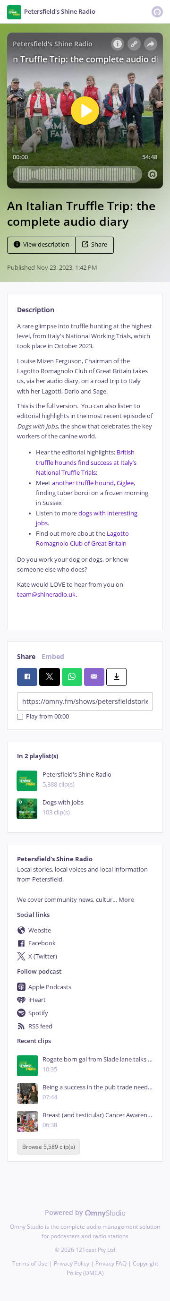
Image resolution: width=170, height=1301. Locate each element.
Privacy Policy (71, 1263)
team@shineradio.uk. (47, 595)
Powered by (65, 1212)
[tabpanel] (85, 468)
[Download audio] (116, 677)
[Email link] (94, 677)
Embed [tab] (53, 656)
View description (46, 244)
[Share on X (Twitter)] (49, 677)
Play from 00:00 (47, 717)
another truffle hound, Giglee (93, 483)
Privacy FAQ (111, 1263)
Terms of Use (30, 1263)
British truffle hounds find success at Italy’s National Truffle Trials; (86, 462)
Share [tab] (26, 656)
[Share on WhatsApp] (72, 677)
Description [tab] (35, 309)
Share (99, 244)
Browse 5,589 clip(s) (48, 1147)
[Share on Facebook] (27, 677)
